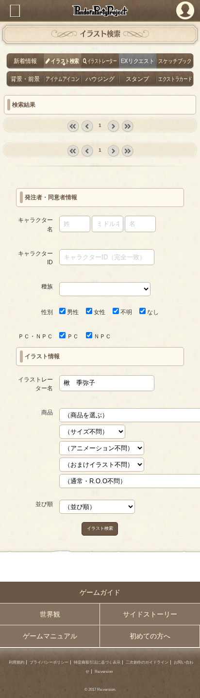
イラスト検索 (100, 528)
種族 (47, 286)
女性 (98, 312)
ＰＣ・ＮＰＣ (35, 336)
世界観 (50, 614)
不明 (125, 312)
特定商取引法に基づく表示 (97, 662)
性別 (47, 312)
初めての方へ (150, 636)
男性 (72, 312)
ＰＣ (72, 336)
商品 (47, 412)
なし (152, 312)
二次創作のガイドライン (147, 662)
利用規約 (16, 662)
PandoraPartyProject (100, 10)
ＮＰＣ (101, 336)
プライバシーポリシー (49, 662)
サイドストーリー (150, 614)
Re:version (104, 671)
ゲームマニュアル (50, 636)
